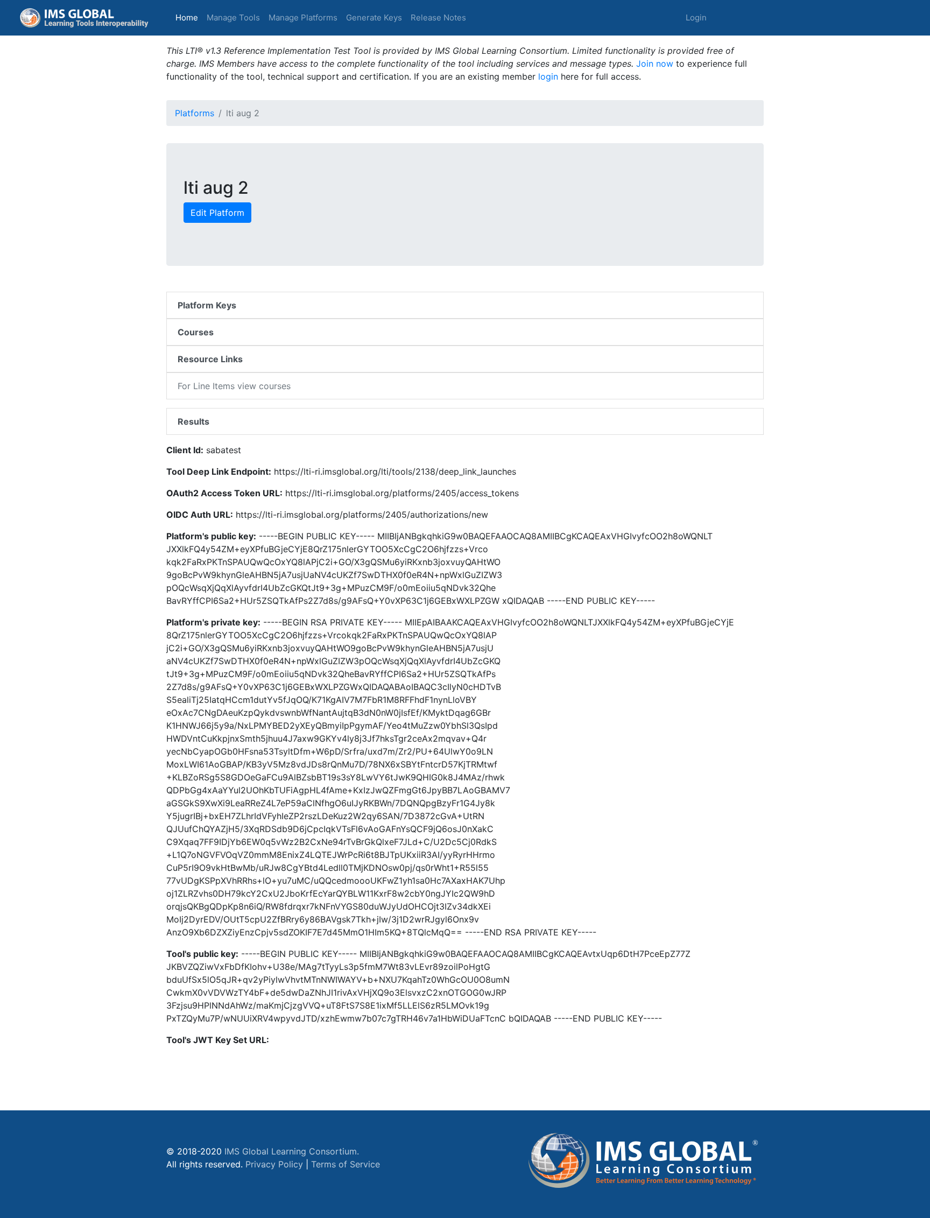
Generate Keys (374, 17)
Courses (196, 332)
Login (696, 17)
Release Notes (438, 17)
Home (188, 17)
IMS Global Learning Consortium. (291, 1151)
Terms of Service (345, 1164)
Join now (654, 63)
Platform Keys (207, 305)
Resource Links (210, 359)
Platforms (194, 113)
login (548, 76)
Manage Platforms (303, 17)
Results (193, 421)
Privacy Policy (274, 1164)
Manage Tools (233, 17)
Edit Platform (217, 212)
